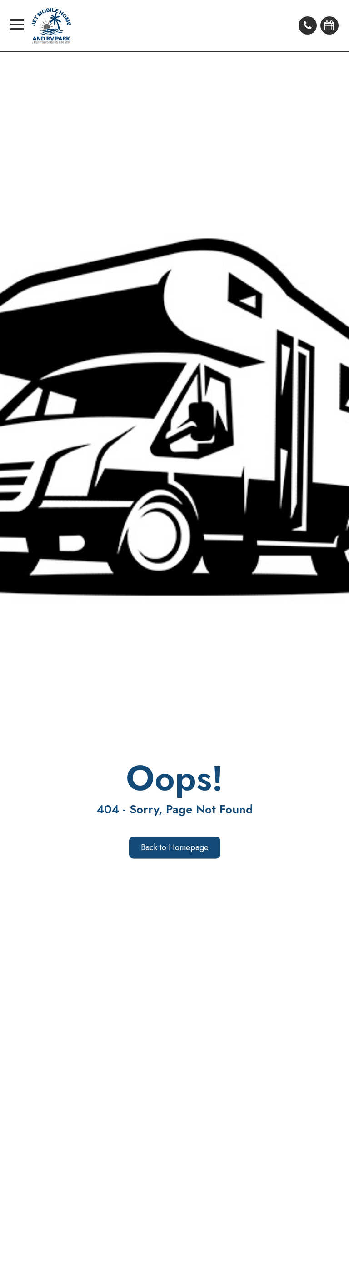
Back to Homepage (175, 847)
